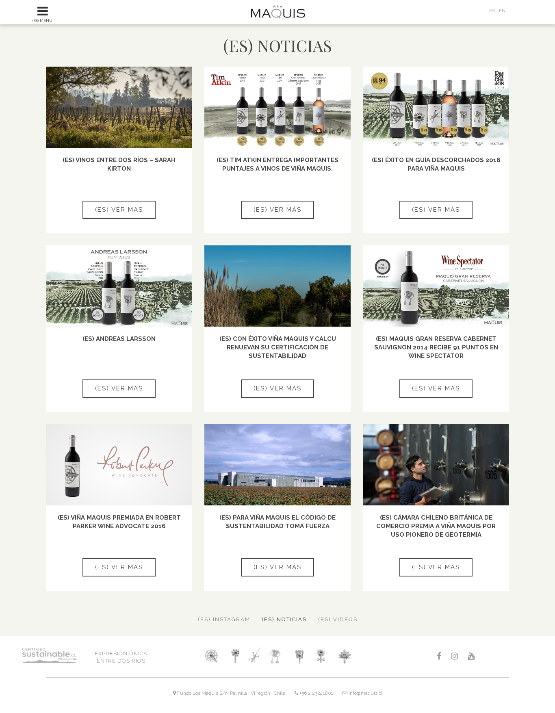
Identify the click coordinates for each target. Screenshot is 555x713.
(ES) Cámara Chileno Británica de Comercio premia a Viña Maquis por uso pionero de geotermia (436, 526)
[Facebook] (439, 656)
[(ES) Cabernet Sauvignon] (276, 655)
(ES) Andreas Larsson (119, 338)
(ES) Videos (338, 619)
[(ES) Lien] (254, 655)
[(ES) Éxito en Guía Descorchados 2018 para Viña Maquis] (436, 107)
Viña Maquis (278, 11)
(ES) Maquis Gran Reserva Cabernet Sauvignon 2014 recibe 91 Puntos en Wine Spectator (436, 347)
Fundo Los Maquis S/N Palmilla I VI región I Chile (230, 693)
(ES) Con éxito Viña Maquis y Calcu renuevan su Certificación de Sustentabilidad (277, 347)
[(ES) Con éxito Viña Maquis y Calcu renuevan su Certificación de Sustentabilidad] (277, 286)
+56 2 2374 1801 (315, 693)
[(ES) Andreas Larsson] (119, 286)
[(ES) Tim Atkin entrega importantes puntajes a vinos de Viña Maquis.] (277, 107)
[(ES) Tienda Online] (472, 14)
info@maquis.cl (364, 693)
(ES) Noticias (284, 619)
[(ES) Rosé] (344, 655)
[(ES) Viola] (236, 655)
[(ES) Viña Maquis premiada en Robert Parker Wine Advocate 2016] (119, 464)
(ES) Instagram (224, 619)
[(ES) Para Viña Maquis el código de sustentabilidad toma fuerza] (277, 464)
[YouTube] (471, 656)
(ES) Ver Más (119, 209)
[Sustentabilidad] (60, 660)
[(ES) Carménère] (322, 655)
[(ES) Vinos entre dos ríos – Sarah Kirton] (119, 107)
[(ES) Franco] (211, 655)
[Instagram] (454, 656)
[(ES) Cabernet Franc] (298, 655)
